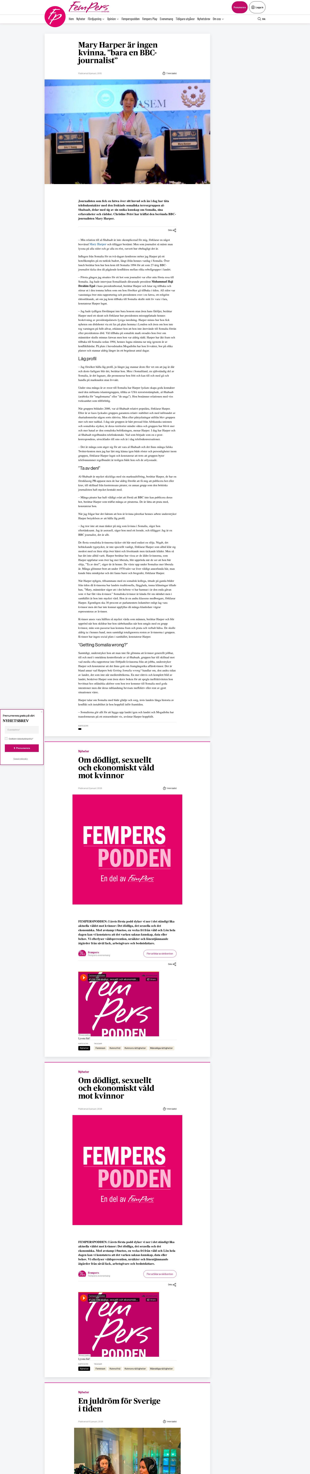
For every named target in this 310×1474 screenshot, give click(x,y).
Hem (71, 19)
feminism (100, 1048)
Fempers (93, 952)
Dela (170, 230)
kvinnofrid (115, 1048)
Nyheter (80, 19)
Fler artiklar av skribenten (160, 953)
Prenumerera (240, 7)
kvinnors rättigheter (135, 1048)
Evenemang (166, 19)
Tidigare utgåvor (185, 19)
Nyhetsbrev (203, 19)
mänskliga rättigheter (161, 1048)
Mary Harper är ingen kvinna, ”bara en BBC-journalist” (118, 53)
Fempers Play (149, 19)
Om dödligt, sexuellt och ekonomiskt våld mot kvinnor (116, 768)
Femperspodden (131, 19)
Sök (263, 18)
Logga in (259, 7)
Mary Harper (97, 244)
